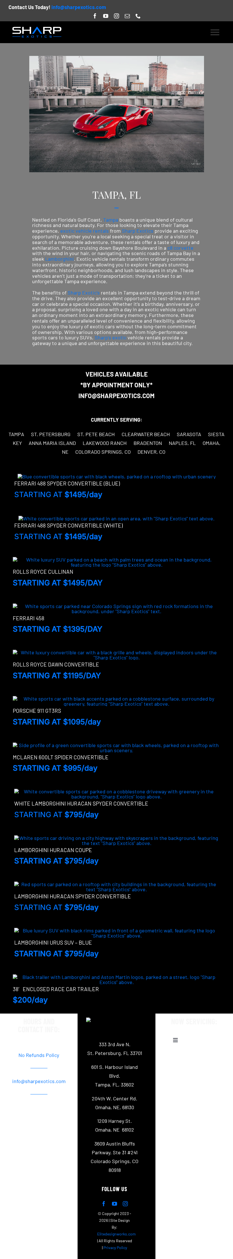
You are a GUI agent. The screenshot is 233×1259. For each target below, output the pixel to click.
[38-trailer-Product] (116, 977)
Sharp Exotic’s (83, 292)
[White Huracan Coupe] (116, 838)
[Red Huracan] (116, 884)
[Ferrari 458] (116, 606)
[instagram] (116, 15)
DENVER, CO (151, 452)
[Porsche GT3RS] (116, 698)
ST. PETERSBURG (50, 434)
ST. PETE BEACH (96, 434)
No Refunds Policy (38, 1055)
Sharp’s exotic (110, 337)
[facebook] (94, 15)
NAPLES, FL (182, 443)
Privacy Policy (115, 1247)
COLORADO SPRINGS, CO (103, 452)
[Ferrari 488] (117, 476)
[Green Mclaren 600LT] (116, 745)
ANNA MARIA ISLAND (52, 443)
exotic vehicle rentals (84, 231)
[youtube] (105, 15)
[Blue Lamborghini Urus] (116, 930)
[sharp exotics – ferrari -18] (116, 58)
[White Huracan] (116, 791)
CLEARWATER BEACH (146, 434)
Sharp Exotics (137, 231)
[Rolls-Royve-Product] (116, 652)
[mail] (127, 15)
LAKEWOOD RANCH (105, 443)
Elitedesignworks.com (116, 1233)
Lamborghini (59, 259)
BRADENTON (148, 443)
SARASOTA (189, 434)
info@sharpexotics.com (78, 7)
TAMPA (16, 434)
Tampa (110, 220)
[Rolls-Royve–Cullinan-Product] (116, 559)
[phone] (138, 15)
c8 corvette (180, 248)
